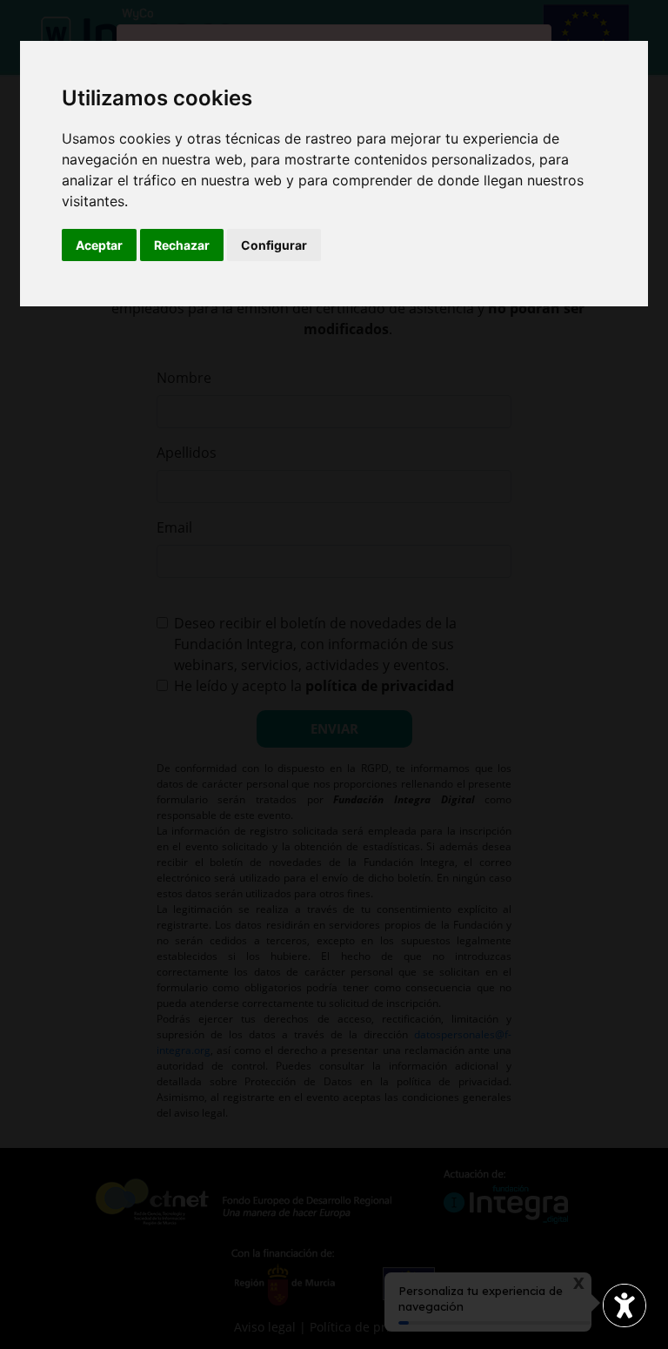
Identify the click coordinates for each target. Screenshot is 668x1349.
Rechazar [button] (182, 245)
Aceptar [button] (99, 245)
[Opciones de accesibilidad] (624, 1305)
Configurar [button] (274, 245)
